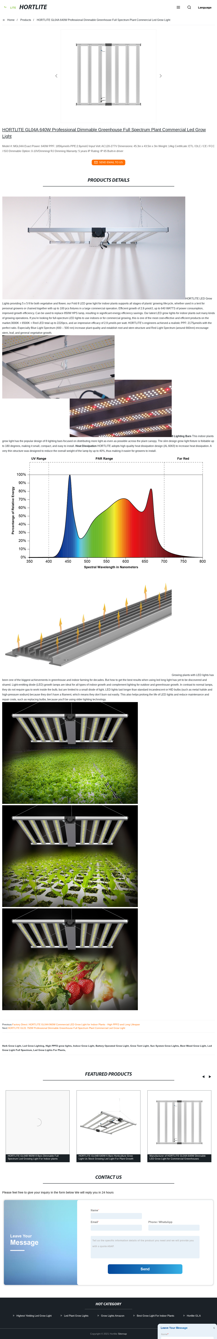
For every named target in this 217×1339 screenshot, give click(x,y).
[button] (178, 7)
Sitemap (122, 1333)
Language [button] (205, 7)
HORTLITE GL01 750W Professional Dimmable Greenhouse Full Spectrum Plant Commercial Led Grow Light (66, 1028)
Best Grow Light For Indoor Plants (155, 1315)
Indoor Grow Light (83, 1045)
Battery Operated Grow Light (112, 1045)
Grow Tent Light (139, 1045)
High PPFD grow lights (59, 1045)
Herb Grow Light (11, 1045)
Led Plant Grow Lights (76, 1315)
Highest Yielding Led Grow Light (33, 1315)
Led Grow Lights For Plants (49, 1050)
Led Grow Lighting (33, 1045)
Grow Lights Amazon (112, 1315)
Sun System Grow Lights (164, 1045)
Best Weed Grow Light (193, 1045)
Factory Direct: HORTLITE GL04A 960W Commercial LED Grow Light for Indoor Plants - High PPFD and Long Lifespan (76, 1024)
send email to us (111, 162)
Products (25, 19)
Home (11, 19)
